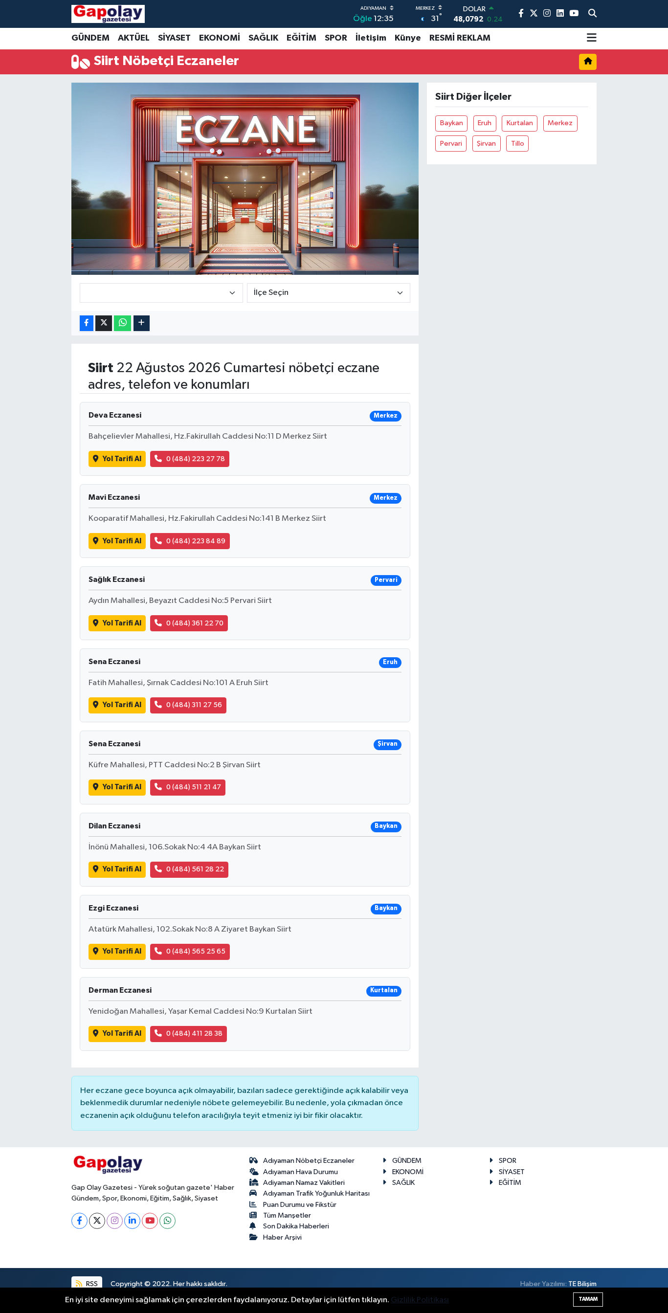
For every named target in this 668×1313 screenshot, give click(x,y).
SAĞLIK (263, 38)
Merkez (560, 123)
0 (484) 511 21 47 (193, 787)
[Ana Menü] (592, 38)
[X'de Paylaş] (103, 323)
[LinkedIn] (132, 1221)
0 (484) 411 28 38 (194, 1033)
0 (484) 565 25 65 (195, 951)
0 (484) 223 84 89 (195, 541)
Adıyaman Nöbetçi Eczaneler (309, 1160)
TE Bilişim (582, 1284)
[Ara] (592, 14)
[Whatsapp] (167, 1221)
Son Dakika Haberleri (296, 1226)
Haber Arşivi (282, 1237)
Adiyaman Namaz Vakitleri (304, 1182)
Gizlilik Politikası (420, 1300)
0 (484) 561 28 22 (195, 869)
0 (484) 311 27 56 (194, 705)
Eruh (484, 123)
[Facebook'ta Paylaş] (86, 323)
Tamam (588, 1299)
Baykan (451, 123)
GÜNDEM (90, 38)
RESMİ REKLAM (459, 38)
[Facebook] (79, 1221)
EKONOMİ (219, 38)
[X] (97, 1221)
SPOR (336, 38)
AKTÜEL (134, 38)
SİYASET (174, 38)
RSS (91, 1284)
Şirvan (486, 143)
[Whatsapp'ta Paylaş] (122, 323)
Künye (408, 38)
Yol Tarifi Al (122, 459)
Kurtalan (520, 123)
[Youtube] (150, 1221)
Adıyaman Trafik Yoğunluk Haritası (316, 1193)
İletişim (371, 38)
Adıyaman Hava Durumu (300, 1172)
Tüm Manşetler (287, 1215)
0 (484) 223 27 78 (195, 459)
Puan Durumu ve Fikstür (299, 1204)
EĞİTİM (301, 38)
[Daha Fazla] (142, 323)
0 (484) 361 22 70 (194, 623)
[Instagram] (115, 1221)
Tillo (517, 143)
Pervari (451, 143)
